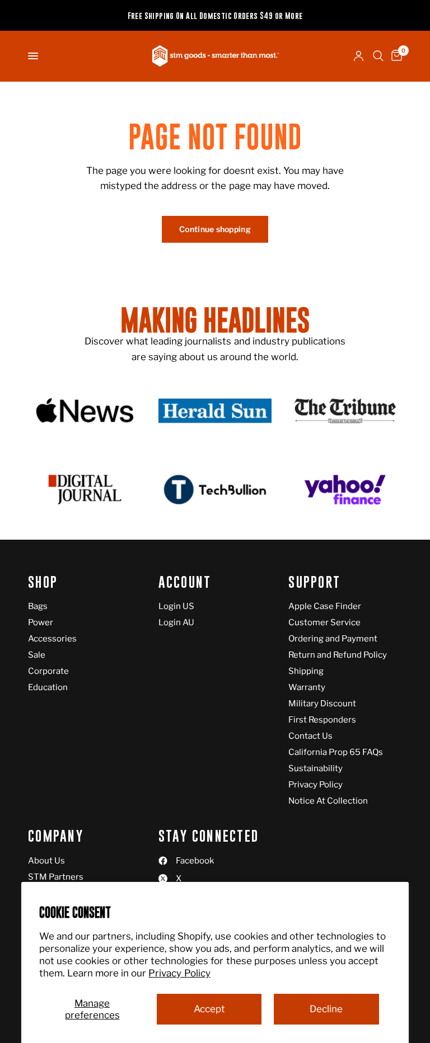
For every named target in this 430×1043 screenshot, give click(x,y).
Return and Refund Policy (337, 655)
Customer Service (324, 622)
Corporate (48, 671)
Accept (209, 1008)
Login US (176, 606)
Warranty (306, 687)
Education (48, 687)
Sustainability (315, 768)
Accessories (52, 639)
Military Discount (322, 704)
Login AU (176, 622)
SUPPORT (314, 582)
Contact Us (310, 736)
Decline (326, 1008)
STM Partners (55, 877)
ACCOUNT (185, 582)
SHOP (43, 582)
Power (40, 622)
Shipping (306, 671)
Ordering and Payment (332, 639)
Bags (38, 606)
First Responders (322, 720)
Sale (36, 655)
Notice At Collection (328, 801)
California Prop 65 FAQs (335, 752)
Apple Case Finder (324, 606)
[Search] (378, 56)
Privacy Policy (179, 973)
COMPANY (55, 836)
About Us (46, 861)
